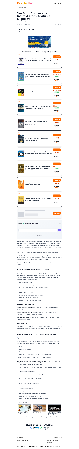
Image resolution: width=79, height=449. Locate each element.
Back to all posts (22, 7)
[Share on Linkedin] (36, 427)
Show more (22, 32)
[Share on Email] (48, 427)
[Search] (58, 3)
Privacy (42, 446)
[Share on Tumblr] (45, 427)
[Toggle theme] (60, 223)
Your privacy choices (49, 446)
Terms (37, 446)
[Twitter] (61, 446)
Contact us (57, 446)
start (40, 247)
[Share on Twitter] (34, 427)
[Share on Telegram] (38, 427)
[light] (61, 3)
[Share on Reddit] (43, 427)
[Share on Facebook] (31, 427)
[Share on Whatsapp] (41, 427)
